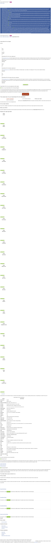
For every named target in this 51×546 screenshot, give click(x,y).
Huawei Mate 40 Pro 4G (6, 69)
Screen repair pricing (3, 463)
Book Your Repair (25, 84)
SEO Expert (35, 542)
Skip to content (2, 3)
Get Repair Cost (8, 491)
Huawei (10, 36)
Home (1, 36)
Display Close (3, 61)
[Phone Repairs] (3, 5)
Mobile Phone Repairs (6, 36)
